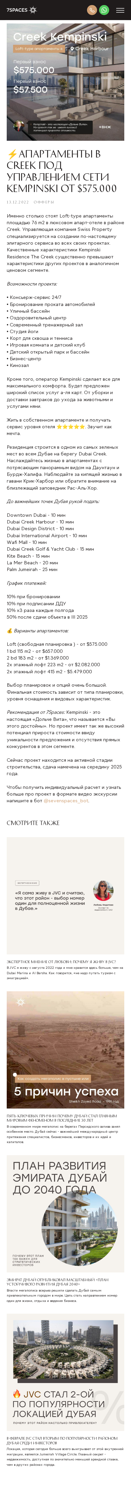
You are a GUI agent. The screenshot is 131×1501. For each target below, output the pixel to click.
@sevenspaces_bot (66, 801)
